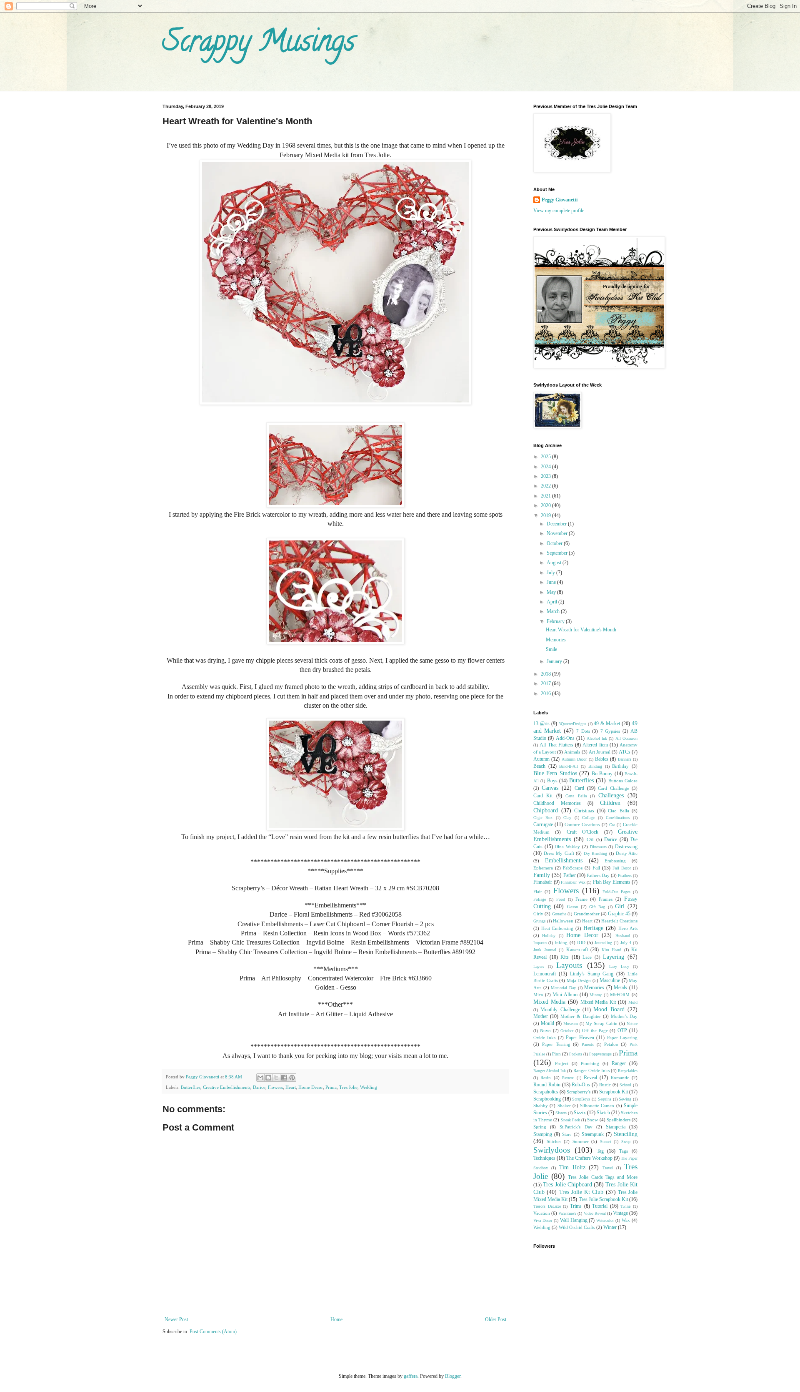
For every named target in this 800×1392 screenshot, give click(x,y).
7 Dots (583, 731)
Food (560, 899)
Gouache (559, 914)
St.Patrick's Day (576, 1126)
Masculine (610, 980)
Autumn (541, 759)
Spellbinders (618, 1119)
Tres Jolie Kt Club (581, 1191)
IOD (581, 942)
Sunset (605, 1141)
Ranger (619, 1063)
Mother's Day (624, 1016)
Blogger (452, 1376)
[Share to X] (276, 1077)
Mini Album (565, 995)
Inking (561, 942)
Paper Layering (622, 1037)
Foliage (539, 899)
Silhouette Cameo (597, 1105)
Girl (620, 906)
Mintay (596, 994)
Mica (538, 994)
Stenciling (626, 1134)
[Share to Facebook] (284, 1077)
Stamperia (615, 1127)
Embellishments (563, 860)
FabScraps (572, 867)
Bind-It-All (568, 766)
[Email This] (260, 1077)
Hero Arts (628, 928)
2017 (546, 683)
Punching (590, 1063)
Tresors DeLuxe (547, 1206)
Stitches (554, 1141)
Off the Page (595, 1030)
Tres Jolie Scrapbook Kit (603, 1199)
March (554, 611)
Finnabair (542, 882)
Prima (331, 1087)
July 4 (625, 942)
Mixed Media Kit (598, 1002)
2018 (546, 674)
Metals (620, 987)
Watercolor (605, 1220)
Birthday (620, 766)
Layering (613, 956)
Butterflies (190, 1087)
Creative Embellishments (226, 1087)
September (558, 553)
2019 (546, 515)
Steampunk (593, 1134)
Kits (564, 957)
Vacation (541, 1213)
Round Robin (546, 1085)
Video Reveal (595, 1213)
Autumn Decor (574, 759)
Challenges (611, 795)
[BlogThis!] (268, 1077)
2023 (546, 476)
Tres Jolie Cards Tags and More (603, 1177)
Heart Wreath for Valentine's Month (581, 630)
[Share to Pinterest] (292, 1077)
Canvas (550, 787)
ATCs (624, 752)
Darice (259, 1087)
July (551, 572)
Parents (588, 1044)
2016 (546, 693)
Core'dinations (618, 817)
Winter (610, 1227)
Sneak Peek (570, 1120)
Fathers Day (598, 875)
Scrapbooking (547, 1099)
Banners (624, 759)
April (552, 602)
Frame (581, 899)
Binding (595, 766)
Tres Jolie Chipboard (567, 1184)
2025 (546, 457)
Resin (545, 1077)
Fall (596, 868)
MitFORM (620, 994)
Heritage (593, 928)
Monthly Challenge (560, 1010)
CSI (590, 839)
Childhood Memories (557, 803)
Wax (626, 1220)
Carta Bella (575, 796)
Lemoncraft (544, 974)
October (555, 543)
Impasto (540, 942)
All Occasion (626, 738)
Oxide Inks (544, 1037)
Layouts (569, 965)
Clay (567, 817)
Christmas (584, 811)
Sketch (603, 1113)
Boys (552, 781)
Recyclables (628, 1070)
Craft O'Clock (582, 832)
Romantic (620, 1077)
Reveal (590, 1077)
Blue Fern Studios (555, 773)
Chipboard (545, 810)
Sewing (625, 1099)
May (552, 592)
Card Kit (542, 796)
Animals (572, 751)
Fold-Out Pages (616, 891)
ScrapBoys (581, 1099)
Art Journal (599, 751)
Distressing (626, 846)
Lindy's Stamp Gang (592, 974)
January (555, 661)
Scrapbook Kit (613, 1092)
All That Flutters (556, 745)
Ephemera (543, 867)
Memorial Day (563, 987)
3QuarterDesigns (572, 723)
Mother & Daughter (580, 1016)
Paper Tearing (556, 1044)
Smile (551, 649)
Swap (625, 1141)
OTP (622, 1030)
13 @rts (541, 723)
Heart (290, 1087)
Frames (605, 899)
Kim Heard (612, 949)
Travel (607, 1168)
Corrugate (543, 824)
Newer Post (176, 1319)
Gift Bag (597, 907)
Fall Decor (621, 868)
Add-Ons (565, 738)
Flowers (275, 1087)
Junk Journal (544, 949)
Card (579, 788)
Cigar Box (542, 817)
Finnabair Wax (573, 882)
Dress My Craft (559, 853)
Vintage (620, 1213)
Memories (556, 640)
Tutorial (600, 1206)
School (625, 1085)
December (557, 524)
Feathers (625, 875)
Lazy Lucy (619, 966)
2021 (546, 496)
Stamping (542, 1134)
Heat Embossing (557, 928)
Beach (539, 766)
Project (561, 1063)
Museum (570, 1023)
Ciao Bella (618, 810)
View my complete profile (558, 211)
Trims (576, 1206)
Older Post (495, 1319)
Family (541, 875)
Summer (580, 1141)
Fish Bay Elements (611, 882)
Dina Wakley (567, 846)
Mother (540, 1016)
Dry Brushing (596, 853)
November (558, 533)
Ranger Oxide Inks (591, 1070)
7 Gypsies (610, 731)
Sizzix (580, 1113)
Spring (539, 1126)
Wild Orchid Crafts (577, 1227)
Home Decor (310, 1087)
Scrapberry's (578, 1091)
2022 (546, 486)
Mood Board (608, 1009)
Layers (538, 966)
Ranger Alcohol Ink (549, 1070)
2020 (546, 505)
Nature (632, 1023)
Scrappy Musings (258, 44)
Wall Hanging (574, 1220)
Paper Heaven (580, 1037)
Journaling (603, 942)
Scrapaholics (545, 1092)
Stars (566, 1134)
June (552, 582)
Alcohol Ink (597, 738)
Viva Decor (542, 1220)
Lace (587, 957)
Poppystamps (600, 1054)
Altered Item (595, 745)
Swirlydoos (551, 1150)
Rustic (605, 1084)
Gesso (572, 906)
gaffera (411, 1376)
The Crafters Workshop (589, 1158)
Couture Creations (582, 824)
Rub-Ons (581, 1085)
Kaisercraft (577, 949)
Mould (547, 1023)
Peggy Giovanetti (560, 200)
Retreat (568, 1077)
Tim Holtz (572, 1167)
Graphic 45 (619, 914)
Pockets (575, 1054)
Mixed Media (549, 1001)
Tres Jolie (348, 1087)
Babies (601, 759)
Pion (556, 1053)
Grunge (539, 921)
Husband (622, 935)
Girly (538, 913)
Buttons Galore (623, 780)
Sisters (561, 1113)
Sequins (604, 1099)
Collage (588, 817)
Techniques (544, 1158)
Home (336, 1319)
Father (569, 875)
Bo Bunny (602, 773)
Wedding (368, 1087)
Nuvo (545, 1030)
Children (610, 802)
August (554, 562)
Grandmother (587, 913)
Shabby (540, 1105)
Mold (633, 1002)
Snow (592, 1119)
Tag (600, 1151)
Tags (623, 1150)
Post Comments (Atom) (213, 1331)
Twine (625, 1206)
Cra (612, 824)
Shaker (564, 1105)
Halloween (563, 920)
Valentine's (567, 1213)
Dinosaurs (598, 846)
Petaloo (611, 1044)
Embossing (615, 860)
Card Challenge (613, 788)
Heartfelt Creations (619, 920)
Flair (537, 891)
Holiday (548, 935)
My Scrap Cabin (601, 1023)
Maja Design (579, 980)
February (556, 621)
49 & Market (607, 723)
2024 (546, 467)
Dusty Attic (627, 853)
